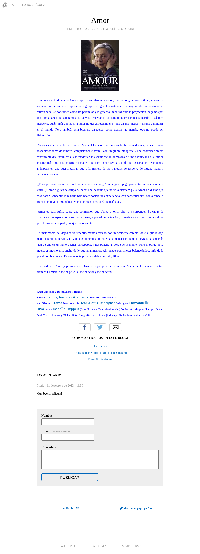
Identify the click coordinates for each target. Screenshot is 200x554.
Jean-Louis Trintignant (99, 303)
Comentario (49, 447)
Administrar (131, 546)
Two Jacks (100, 346)
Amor (100, 20)
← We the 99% (71, 508)
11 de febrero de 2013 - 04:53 (86, 28)
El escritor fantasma (100, 359)
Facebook (84, 327)
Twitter (100, 327)
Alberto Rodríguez (28, 4)
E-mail (56, 431)
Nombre (46, 415)
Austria (64, 297)
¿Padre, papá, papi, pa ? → (136, 508)
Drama (56, 303)
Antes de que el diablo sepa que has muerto (100, 352)
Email (115, 327)
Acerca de (69, 546)
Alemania (80, 297)
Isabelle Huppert (66, 309)
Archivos (100, 546)
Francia (51, 297)
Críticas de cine (122, 28)
